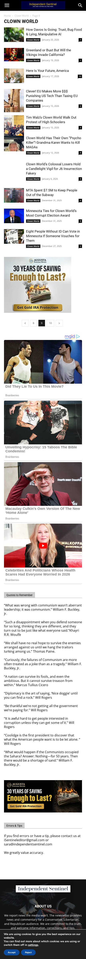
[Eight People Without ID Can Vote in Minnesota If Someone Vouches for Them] (14, 236)
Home (7, 15)
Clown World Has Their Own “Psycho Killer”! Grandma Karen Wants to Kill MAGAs (53, 142)
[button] (80, 5)
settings (33, 945)
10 (50, 323)
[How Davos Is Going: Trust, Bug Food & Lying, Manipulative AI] (14, 34)
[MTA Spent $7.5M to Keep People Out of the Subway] (14, 195)
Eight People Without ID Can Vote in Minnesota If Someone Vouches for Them (53, 236)
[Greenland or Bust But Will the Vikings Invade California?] (14, 54)
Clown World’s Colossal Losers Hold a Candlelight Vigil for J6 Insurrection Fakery (54, 168)
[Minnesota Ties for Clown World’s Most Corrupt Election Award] (14, 216)
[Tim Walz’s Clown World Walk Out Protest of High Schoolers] (14, 127)
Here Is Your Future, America (47, 71)
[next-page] (59, 323)
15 (80, 76)
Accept (11, 952)
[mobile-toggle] (6, 5)
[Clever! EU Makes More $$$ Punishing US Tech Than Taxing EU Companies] (14, 100)
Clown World (22, 15)
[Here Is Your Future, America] (14, 75)
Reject (28, 952)
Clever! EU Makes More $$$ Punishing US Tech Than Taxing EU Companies (52, 95)
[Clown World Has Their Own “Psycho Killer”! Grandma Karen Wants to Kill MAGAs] (14, 143)
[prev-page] (25, 323)
